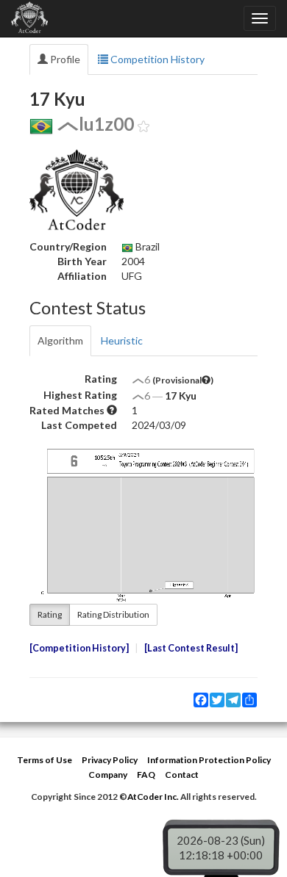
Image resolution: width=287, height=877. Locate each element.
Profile (64, 59)
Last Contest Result (191, 648)
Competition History (156, 59)
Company (107, 774)
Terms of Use (44, 759)
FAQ (146, 774)
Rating (50, 614)
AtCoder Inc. (153, 796)
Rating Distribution (113, 614)
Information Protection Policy (209, 759)
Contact (182, 774)
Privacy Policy (110, 759)
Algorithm (60, 340)
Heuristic (122, 340)
